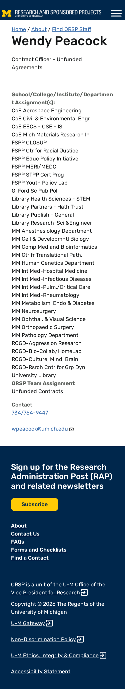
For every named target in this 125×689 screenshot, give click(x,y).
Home (19, 29)
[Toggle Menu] (116, 13)
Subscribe (35, 504)
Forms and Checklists (39, 550)
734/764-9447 (30, 413)
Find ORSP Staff (71, 29)
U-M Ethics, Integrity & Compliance (55, 655)
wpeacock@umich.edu (40, 429)
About (39, 29)
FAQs (17, 542)
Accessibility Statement (40, 671)
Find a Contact (30, 558)
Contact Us (25, 534)
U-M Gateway (28, 623)
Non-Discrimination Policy (43, 639)
